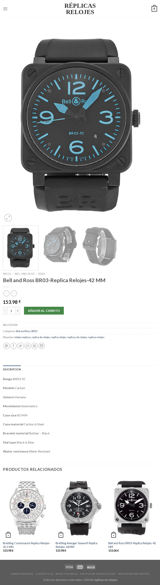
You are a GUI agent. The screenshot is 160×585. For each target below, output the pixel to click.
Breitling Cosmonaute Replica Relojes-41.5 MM (27, 545)
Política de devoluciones (98, 573)
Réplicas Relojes (80, 9)
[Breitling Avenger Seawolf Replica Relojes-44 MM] (80, 508)
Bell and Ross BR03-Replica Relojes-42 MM (132, 545)
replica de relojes (41, 337)
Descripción (12, 369)
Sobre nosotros (22, 573)
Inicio (7, 273)
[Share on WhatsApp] (6, 346)
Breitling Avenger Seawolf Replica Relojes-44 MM (76, 545)
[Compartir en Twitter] (20, 346)
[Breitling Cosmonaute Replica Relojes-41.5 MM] (27, 508)
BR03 (41, 273)
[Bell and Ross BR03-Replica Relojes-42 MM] (132, 508)
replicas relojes (96, 337)
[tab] (12, 369)
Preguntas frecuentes (133, 573)
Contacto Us (44, 573)
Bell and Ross (25, 273)
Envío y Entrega (67, 573)
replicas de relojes (77, 337)
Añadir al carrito (44, 310)
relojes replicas (22, 337)
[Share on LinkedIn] (41, 346)
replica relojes (58, 337)
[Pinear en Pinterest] (34, 346)
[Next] (149, 124)
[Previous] (10, 124)
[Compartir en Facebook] (13, 346)
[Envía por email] (27, 346)
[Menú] (5, 8)
